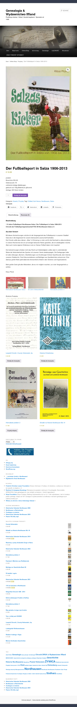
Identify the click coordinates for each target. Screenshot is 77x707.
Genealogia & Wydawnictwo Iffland (20, 12)
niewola (59, 665)
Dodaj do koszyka (20, 195)
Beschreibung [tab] (13, 215)
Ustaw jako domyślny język (13, 444)
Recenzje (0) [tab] (25, 215)
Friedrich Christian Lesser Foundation (17, 486)
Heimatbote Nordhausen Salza (15, 289)
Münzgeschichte (19, 669)
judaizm (27, 665)
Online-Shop (13, 61)
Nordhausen (45, 201)
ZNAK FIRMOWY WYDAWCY (15, 55)
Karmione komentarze (12, 467)
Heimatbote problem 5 (57, 289)
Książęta (44, 658)
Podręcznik (64, 665)
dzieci (39, 665)
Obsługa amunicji (10, 669)
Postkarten (58, 669)
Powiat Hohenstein (37, 662)
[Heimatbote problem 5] (60, 282)
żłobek (43, 665)
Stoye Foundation (11, 494)
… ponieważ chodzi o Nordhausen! (17, 476)
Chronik (39, 654)
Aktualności (65, 51)
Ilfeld (22, 665)
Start (7, 61)
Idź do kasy (35, 51)
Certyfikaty (59, 673)
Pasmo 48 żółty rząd (12, 516)
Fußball (30, 201)
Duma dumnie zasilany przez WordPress (44, 700)
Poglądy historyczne (11, 665)
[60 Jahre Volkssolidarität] (38, 282)
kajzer (30, 665)
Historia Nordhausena (14, 662)
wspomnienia (17, 658)
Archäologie (32, 655)
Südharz (51, 673)
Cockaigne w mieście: (12, 512)
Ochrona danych (26, 700)
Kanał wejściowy (11, 465)
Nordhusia (44, 669)
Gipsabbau (26, 662)
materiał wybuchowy (40, 673)
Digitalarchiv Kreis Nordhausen (15, 478)
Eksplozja (39, 658)
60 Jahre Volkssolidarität (36, 289)
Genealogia (16, 654)
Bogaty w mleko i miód (29, 673)
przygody (23, 658)
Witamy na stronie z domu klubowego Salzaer (20, 501)
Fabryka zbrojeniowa (11, 673)
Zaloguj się (9, 463)
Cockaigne (20, 673)
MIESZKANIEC (9, 658)
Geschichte (52, 657)
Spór (62, 669)
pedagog (28, 658)
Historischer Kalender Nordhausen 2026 (18, 508)
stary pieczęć (25, 655)
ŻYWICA (50, 661)
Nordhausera (51, 669)
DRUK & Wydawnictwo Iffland (54, 654)
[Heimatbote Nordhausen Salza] (16, 282)
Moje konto (15, 51)
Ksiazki (15, 201)
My (46, 665)
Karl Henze (37, 201)
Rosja (65, 669)
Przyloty (20, 61)
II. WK (18, 665)
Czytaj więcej (12, 430)
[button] (68, 70)
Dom (7, 51)
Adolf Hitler (9, 655)
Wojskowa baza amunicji (62, 662)
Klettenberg (52, 665)
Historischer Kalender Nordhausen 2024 (18, 514)
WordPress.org (10, 469)
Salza (52, 201)
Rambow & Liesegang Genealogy (16, 490)
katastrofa (35, 665)
